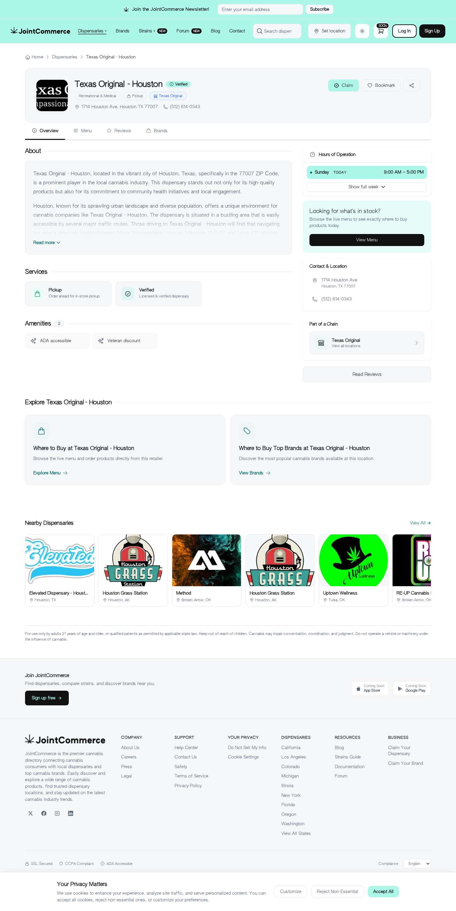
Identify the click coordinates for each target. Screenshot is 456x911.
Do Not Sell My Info (247, 747)
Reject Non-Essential (337, 891)
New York (290, 795)
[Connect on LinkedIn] (70, 813)
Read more (44, 242)
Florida (288, 804)
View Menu (367, 239)
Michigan (290, 775)
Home (37, 56)
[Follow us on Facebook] (43, 813)
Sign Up (432, 30)
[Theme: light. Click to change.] (362, 31)
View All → (420, 522)
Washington (292, 823)
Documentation (350, 766)
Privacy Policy (188, 785)
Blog (339, 747)
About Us (130, 747)
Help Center (186, 747)
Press (126, 766)
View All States (296, 833)
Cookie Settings (243, 756)
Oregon (288, 814)
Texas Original (170, 96)
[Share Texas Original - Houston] (411, 85)
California (290, 747)
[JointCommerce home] (40, 31)
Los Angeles (293, 756)
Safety (181, 766)
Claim (347, 85)
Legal (126, 775)
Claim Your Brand (405, 763)
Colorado (290, 766)
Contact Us (186, 756)
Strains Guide (348, 756)
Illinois (287, 785)
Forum (341, 775)
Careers (129, 756)
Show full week (363, 186)
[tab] (45, 131)
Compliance (388, 864)
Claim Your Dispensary (399, 750)
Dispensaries (64, 56)
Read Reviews (367, 374)
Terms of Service (191, 775)
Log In (404, 30)
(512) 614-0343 (185, 106)
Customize (290, 891)
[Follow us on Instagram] (57, 813)
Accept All (383, 891)
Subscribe (319, 9)
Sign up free (43, 697)
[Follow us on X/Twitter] (30, 813)
